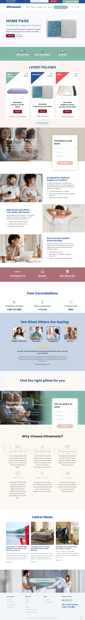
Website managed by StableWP (53, 618)
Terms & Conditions (47, 602)
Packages (39, 7)
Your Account (10, 600)
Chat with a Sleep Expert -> (20, 35)
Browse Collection (42, 580)
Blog (26, 604)
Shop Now (10, 35)
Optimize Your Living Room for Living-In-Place (66, 547)
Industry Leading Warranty (31, 609)
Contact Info (28, 602)
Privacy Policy (46, 600)
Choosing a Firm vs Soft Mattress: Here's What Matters (40, 548)
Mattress (33, 7)
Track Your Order (10, 602)
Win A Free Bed (10, 607)
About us (27, 600)
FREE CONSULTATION (60, 7)
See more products (42, 123)
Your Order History (11, 604)
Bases (27, 7)
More (44, 7)
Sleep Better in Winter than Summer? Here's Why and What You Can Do (16, 548)
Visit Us (50, 7)
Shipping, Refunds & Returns (31, 612)
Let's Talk (65, 163)
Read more (9, 562)
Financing (27, 607)
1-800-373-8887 (71, 2)
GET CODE (53, 1)
